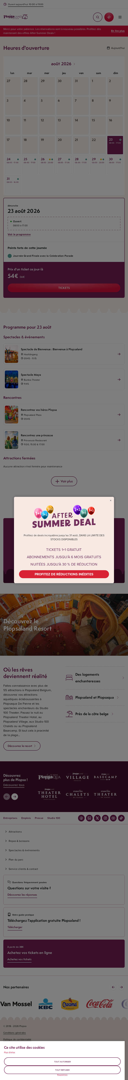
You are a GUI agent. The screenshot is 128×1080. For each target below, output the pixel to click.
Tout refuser (62, 1070)
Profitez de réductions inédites (64, 574)
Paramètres (62, 1075)
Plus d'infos (9, 1052)
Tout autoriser (62, 1061)
